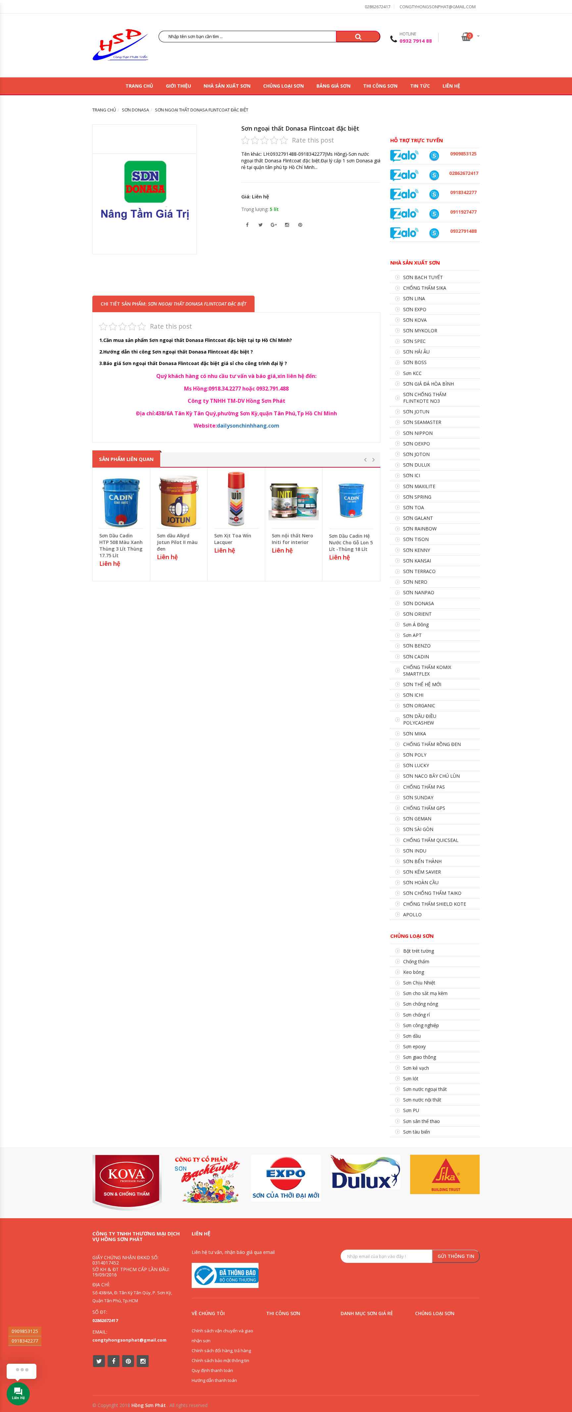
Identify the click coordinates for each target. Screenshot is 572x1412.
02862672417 (377, 7)
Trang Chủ (139, 86)
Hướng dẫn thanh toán (214, 1380)
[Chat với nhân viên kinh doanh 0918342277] (404, 155)
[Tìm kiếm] (358, 36)
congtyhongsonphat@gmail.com (438, 7)
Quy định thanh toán (212, 1370)
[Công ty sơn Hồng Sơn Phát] (120, 46)
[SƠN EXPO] (286, 1178)
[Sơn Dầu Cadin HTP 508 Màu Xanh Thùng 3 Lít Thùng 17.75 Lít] (121, 499)
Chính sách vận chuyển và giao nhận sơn (222, 1336)
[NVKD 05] (434, 175)
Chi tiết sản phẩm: (173, 304)
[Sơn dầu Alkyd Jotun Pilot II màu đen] (179, 499)
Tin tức (420, 86)
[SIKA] (445, 1174)
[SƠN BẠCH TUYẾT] (206, 1179)
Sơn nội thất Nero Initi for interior (292, 538)
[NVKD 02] (434, 194)
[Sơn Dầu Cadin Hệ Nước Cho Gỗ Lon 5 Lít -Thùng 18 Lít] (351, 500)
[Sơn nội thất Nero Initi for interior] (293, 499)
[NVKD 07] (434, 214)
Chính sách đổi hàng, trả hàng (221, 1350)
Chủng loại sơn (283, 86)
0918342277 (25, 1341)
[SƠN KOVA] (127, 1183)
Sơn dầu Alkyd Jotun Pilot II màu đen (177, 542)
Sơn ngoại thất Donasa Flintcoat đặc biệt (300, 128)
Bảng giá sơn (333, 86)
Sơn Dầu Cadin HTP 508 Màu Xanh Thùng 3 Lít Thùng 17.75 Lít (121, 545)
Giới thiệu (178, 86)
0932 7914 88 (416, 40)
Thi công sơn (380, 86)
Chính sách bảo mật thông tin (220, 1360)
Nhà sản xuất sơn (227, 86)
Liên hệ (451, 86)
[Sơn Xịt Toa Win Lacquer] (236, 499)
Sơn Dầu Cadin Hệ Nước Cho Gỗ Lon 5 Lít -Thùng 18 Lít (351, 542)
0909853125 (25, 1331)
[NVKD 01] (434, 233)
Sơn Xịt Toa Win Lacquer (232, 538)
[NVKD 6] (434, 156)
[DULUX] (365, 1172)
